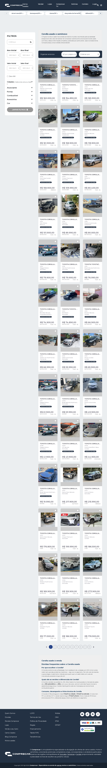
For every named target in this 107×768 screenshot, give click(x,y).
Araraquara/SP (35, 13)
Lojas (50, 4)
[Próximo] (93, 647)
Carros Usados (10, 733)
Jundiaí (78, 754)
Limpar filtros (19, 110)
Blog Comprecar (11, 737)
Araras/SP (54, 13)
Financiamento (35, 729)
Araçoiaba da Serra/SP (72, 13)
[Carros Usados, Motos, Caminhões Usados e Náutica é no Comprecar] (13, 5)
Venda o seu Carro (11, 729)
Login (94, 4)
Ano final (25, 50)
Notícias (74, 4)
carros (59, 765)
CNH (57, 717)
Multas (57, 713)
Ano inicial (11, 50)
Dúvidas (8, 717)
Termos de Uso (35, 717)
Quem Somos (10, 713)
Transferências (35, 737)
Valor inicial (11, 63)
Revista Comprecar (12, 721)
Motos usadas (10, 741)
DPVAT (57, 725)
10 (89, 647)
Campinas (70, 754)
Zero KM (12, 76)
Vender (41, 4)
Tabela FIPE (34, 733)
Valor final (24, 63)
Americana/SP (17, 13)
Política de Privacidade (38, 721)
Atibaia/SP (89, 13)
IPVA (57, 721)
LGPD (32, 713)
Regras (32, 725)
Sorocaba (63, 754)
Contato (85, 4)
